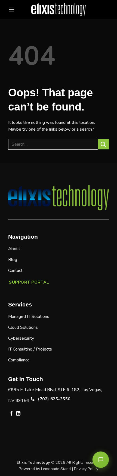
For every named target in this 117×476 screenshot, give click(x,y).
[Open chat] (100, 459)
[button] (11, 9)
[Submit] (103, 144)
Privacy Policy (86, 468)
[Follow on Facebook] (11, 413)
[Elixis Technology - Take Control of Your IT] (58, 9)
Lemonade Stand (56, 468)
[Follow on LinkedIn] (18, 413)
